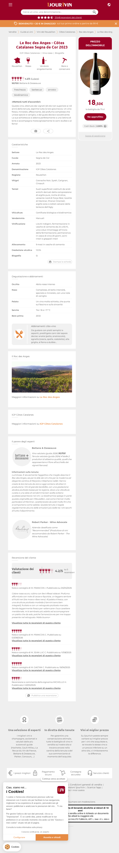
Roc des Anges (86, 32)
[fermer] (116, 23)
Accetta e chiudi (52, 837)
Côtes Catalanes (67, 32)
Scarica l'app (94, 787)
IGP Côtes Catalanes (30, 53)
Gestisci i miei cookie (74, 790)
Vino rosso (47, 53)
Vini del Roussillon (46, 32)
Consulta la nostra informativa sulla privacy (24, 827)
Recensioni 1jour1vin (74, 787)
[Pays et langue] (109, 4)
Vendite (13, 32)
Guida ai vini (26, 32)
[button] (12, 846)
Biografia (59, 53)
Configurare (19, 837)
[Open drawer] (10, 4)
